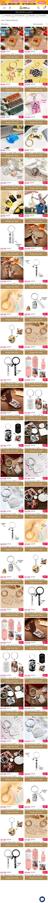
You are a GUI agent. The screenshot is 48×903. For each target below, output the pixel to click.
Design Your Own (12, 57)
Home (3, 20)
